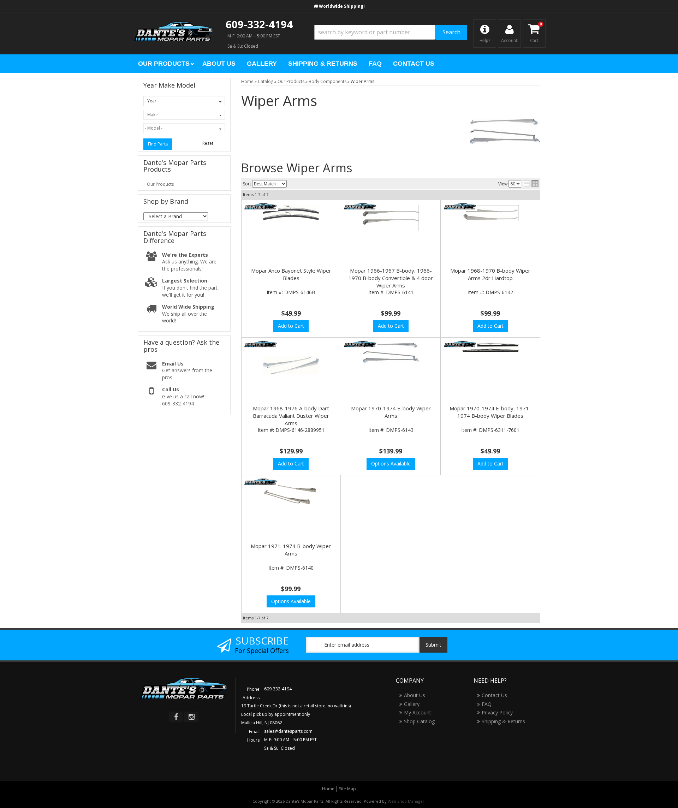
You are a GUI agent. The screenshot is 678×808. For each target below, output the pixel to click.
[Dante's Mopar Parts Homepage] (173, 24)
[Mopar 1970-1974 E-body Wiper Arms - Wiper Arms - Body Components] (390, 353)
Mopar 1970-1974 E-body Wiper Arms (391, 412)
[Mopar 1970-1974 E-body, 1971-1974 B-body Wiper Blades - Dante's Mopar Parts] (459, 344)
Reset (207, 143)
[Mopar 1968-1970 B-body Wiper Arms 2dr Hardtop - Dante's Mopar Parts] (459, 206)
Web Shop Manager (406, 801)
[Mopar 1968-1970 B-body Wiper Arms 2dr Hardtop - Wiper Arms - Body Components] (490, 213)
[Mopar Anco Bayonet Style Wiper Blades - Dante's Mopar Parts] (260, 207)
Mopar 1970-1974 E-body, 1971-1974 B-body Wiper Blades (490, 412)
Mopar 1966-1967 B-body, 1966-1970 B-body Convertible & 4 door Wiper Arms (391, 278)
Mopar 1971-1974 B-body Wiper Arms (291, 549)
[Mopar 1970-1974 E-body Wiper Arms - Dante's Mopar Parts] (360, 344)
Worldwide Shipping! (342, 6)
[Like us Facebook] (176, 717)
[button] (390, 32)
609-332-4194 (259, 24)
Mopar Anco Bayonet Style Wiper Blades (291, 274)
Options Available (391, 463)
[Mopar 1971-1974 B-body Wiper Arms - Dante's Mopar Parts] (260, 482)
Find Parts (158, 144)
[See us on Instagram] (191, 717)
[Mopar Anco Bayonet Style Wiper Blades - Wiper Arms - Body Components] (291, 212)
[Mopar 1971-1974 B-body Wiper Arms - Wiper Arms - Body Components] (291, 496)
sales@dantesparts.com (288, 731)
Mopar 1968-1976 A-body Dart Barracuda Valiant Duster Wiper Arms (291, 416)
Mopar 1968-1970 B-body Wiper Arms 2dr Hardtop (490, 274)
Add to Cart (291, 325)
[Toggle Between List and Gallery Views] (531, 183)
